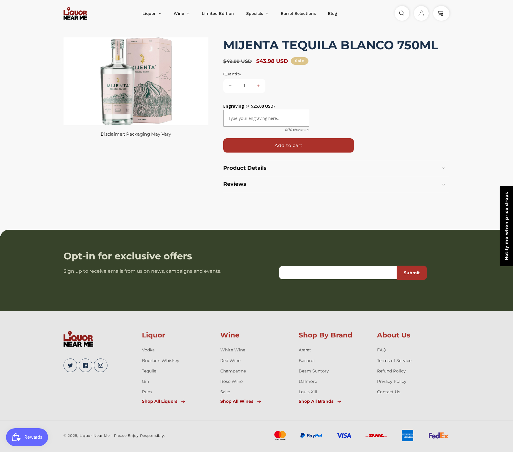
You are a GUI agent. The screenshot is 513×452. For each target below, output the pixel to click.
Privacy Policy (391, 381)
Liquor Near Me (95, 436)
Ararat (305, 350)
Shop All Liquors (159, 401)
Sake (225, 391)
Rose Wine (231, 381)
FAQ (381, 350)
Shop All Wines (236, 401)
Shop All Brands (316, 401)
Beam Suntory (314, 371)
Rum (147, 391)
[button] (402, 13)
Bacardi (307, 360)
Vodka (148, 350)
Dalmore (308, 381)
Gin (145, 381)
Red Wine (230, 360)
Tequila (149, 371)
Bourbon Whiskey (160, 360)
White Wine (232, 350)
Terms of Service (394, 360)
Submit (412, 272)
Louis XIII (308, 391)
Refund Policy (391, 371)
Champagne (233, 371)
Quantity (232, 74)
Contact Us (388, 391)
